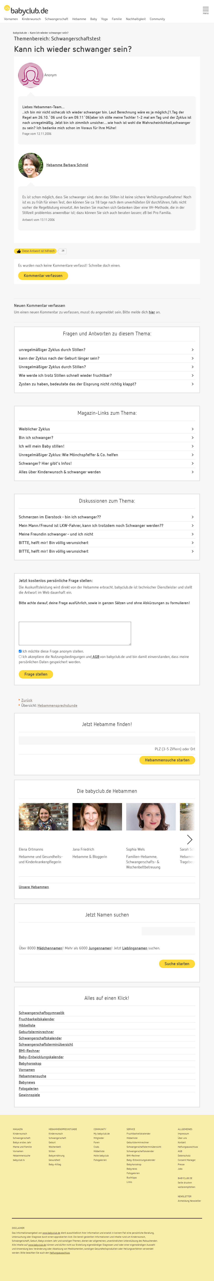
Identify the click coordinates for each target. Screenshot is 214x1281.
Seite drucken (185, 1183)
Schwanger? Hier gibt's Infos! (45, 463)
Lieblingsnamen (134, 948)
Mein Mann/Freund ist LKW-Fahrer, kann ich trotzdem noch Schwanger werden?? (91, 526)
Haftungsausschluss (60, 1253)
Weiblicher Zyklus (34, 429)
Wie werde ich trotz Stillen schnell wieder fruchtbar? (65, 375)
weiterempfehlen (186, 1187)
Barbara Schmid (67, 165)
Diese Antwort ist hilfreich (38, 251)
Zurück (26, 700)
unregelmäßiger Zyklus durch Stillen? (52, 350)
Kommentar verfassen (43, 276)
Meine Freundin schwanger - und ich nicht (56, 534)
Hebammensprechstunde (57, 706)
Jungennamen (100, 948)
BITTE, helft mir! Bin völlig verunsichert (53, 543)
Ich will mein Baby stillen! (42, 446)
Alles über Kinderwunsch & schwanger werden (60, 472)
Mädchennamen (49, 948)
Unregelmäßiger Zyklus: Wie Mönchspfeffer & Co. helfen (68, 455)
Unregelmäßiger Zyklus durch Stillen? (52, 367)
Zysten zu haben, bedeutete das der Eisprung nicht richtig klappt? (77, 384)
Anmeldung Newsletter (189, 1201)
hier (152, 312)
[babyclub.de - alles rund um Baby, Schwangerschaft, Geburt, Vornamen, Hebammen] (26, 12)
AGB (95, 657)
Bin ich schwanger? (36, 438)
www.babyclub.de (51, 1233)
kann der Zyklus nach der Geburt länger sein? (59, 358)
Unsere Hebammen (34, 887)
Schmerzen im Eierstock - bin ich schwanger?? (60, 517)
